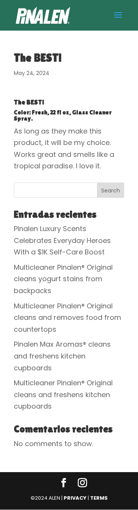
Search (110, 190)
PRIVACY (75, 498)
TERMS (99, 498)
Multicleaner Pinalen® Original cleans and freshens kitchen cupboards (63, 394)
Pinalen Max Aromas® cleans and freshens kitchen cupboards (62, 355)
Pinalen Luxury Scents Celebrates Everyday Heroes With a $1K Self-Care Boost (62, 240)
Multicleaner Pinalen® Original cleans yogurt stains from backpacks (63, 278)
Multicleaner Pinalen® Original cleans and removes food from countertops (67, 317)
